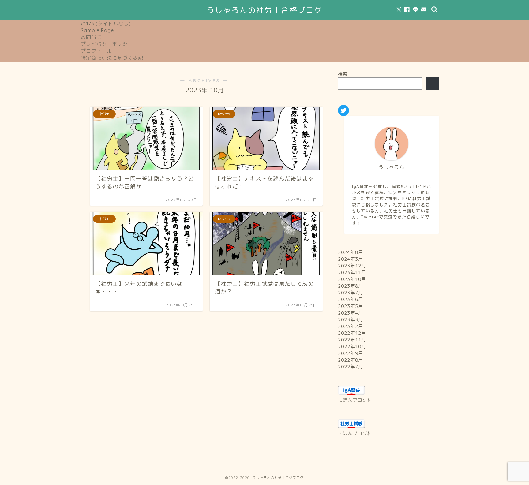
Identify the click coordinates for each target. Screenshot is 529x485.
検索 (343, 74)
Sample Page (97, 30)
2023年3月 (350, 319)
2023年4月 (350, 313)
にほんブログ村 (355, 400)
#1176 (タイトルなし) (106, 24)
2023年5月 (350, 306)
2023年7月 (350, 292)
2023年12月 (352, 266)
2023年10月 (352, 279)
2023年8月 (350, 286)
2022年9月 (350, 353)
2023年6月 (350, 299)
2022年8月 (350, 360)
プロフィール (96, 51)
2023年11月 (352, 272)
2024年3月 (350, 259)
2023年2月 (350, 326)
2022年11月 (352, 340)
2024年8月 (350, 252)
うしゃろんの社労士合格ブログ (264, 10)
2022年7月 (350, 367)
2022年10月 (352, 346)
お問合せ (91, 37)
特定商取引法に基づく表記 (112, 58)
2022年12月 (352, 333)
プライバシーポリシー (107, 44)
